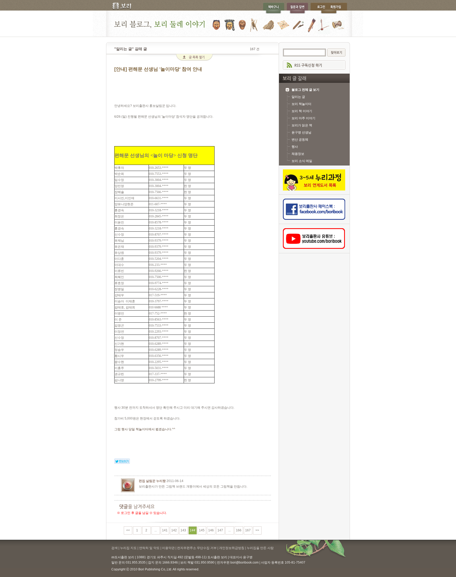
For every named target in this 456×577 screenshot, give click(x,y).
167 (248, 530)
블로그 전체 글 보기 (305, 90)
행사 (295, 147)
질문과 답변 (297, 8)
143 (183, 530)
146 (211, 530)
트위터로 (122, 461)
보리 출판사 (120, 7)
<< (128, 530)
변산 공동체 (300, 139)
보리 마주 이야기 (303, 118)
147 (220, 530)
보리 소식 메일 (302, 161)
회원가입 (338, 8)
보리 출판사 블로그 (228, 24)
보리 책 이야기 (302, 111)
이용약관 (168, 548)
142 (174, 530)
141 (165, 530)
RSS (314, 65)
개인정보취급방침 (231, 548)
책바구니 (273, 8)
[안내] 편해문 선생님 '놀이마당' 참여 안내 (158, 69)
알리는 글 (298, 97)
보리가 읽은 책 (302, 125)
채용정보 (298, 154)
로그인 (320, 8)
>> (257, 530)
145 (202, 530)
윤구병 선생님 (301, 132)
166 (238, 530)
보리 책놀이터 (301, 104)
